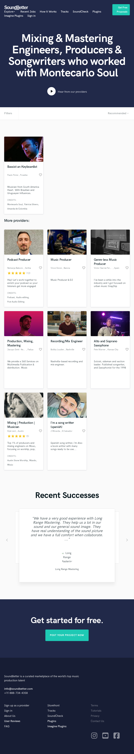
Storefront (53, 705)
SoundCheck (80, 11)
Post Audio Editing (15, 302)
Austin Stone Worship (17, 460)
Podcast (11, 297)
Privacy (95, 716)
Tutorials (96, 710)
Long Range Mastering (67, 569)
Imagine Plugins (13, 16)
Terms (94, 705)
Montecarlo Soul (15, 204)
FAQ (6, 726)
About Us (9, 716)
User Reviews (12, 721)
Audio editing (22, 297)
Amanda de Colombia (17, 209)
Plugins (96, 11)
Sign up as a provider (16, 705)
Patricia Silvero (31, 204)
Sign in (31, 16)
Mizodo (32, 460)
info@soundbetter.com (18, 689)
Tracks (65, 11)
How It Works (48, 11)
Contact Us (97, 721)
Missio (10, 465)
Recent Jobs (28, 11)
